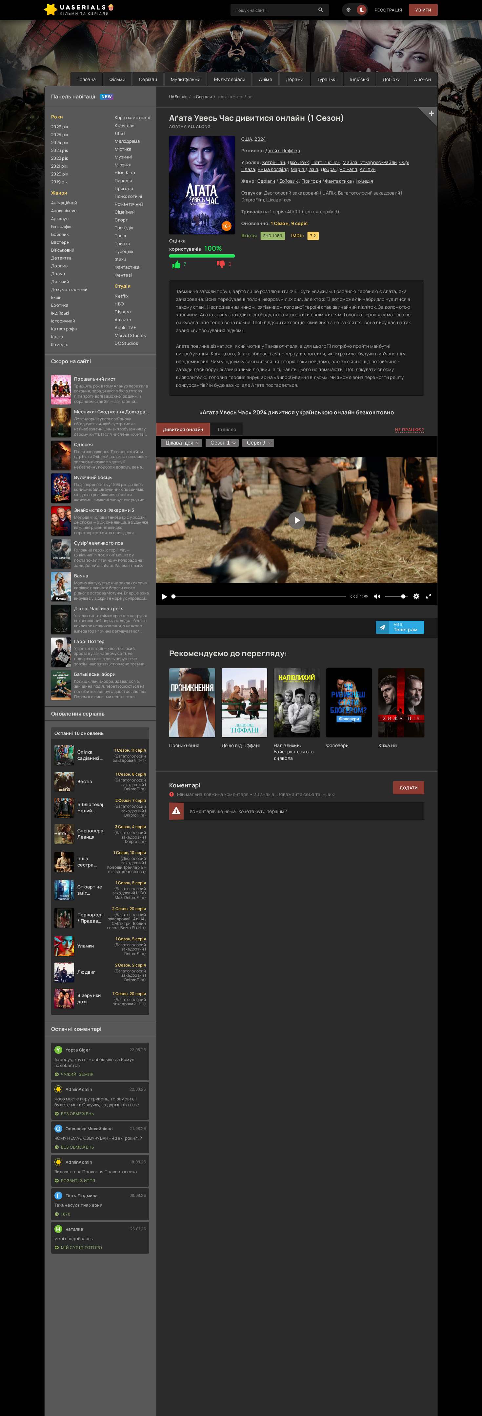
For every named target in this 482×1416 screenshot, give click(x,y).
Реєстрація (388, 10)
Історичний (63, 321)
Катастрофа (64, 329)
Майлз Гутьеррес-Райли (370, 162)
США (246, 139)
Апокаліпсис (63, 211)
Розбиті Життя (78, 1180)
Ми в (406, 627)
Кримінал (124, 125)
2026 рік (59, 127)
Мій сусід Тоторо (81, 1247)
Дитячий (60, 281)
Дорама (59, 266)
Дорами (295, 79)
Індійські (359, 79)
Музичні (123, 157)
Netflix (122, 296)
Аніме (265, 79)
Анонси (422, 79)
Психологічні (128, 196)
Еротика (59, 305)
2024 (260, 139)
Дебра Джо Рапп (339, 169)
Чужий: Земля (77, 1074)
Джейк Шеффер (282, 150)
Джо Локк (298, 162)
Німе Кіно (125, 173)
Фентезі (123, 275)
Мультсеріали (229, 79)
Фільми (117, 79)
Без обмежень (77, 1113)
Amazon (123, 320)
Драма (58, 274)
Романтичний (129, 204)
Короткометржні (132, 117)
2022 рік (59, 158)
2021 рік (59, 166)
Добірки (391, 79)
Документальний (69, 289)
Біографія (61, 226)
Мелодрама (127, 141)
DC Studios (126, 343)
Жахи (120, 259)
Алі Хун (367, 169)
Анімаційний (64, 203)
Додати (409, 788)
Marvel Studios (130, 335)
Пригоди (311, 181)
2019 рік (59, 182)
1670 (65, 1214)
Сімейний (124, 212)
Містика (123, 149)
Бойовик (288, 181)
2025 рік (59, 134)
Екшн (56, 297)
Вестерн (60, 242)
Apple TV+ (125, 327)
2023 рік (59, 150)
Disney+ (123, 312)
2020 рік (59, 174)
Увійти (423, 10)
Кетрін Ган (273, 162)
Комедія (364, 181)
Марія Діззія (304, 169)
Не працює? (409, 429)
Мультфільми (185, 79)
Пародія (123, 180)
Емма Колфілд (273, 169)
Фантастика (338, 181)
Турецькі (326, 79)
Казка (57, 337)
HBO (119, 304)
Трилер (122, 243)
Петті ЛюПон (325, 162)
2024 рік (59, 142)
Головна (86, 79)
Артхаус (60, 218)
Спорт (121, 220)
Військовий (62, 250)
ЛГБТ (120, 133)
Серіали (148, 79)
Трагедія (124, 228)
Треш (120, 236)
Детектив (61, 258)
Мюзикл (123, 165)
